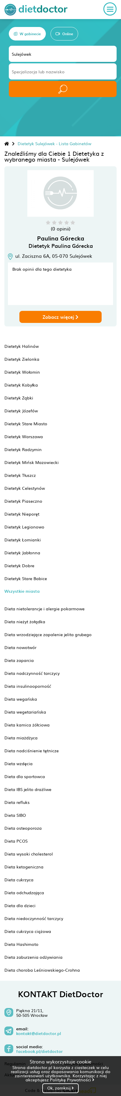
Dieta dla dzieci (20, 905)
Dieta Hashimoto (21, 944)
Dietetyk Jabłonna (22, 552)
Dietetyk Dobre (19, 565)
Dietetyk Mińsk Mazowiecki (31, 462)
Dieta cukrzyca (18, 879)
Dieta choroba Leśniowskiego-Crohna (42, 970)
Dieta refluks (17, 802)
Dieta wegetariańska (25, 712)
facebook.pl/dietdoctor (39, 1051)
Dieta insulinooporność (27, 686)
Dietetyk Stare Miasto (25, 423)
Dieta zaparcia (19, 660)
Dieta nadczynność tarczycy (32, 673)
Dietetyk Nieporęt (21, 514)
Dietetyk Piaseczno (23, 501)
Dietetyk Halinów (21, 346)
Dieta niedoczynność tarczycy (33, 918)
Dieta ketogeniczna (23, 867)
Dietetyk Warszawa (23, 436)
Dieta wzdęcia (18, 763)
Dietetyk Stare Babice (25, 578)
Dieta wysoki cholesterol (28, 854)
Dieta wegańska (20, 699)
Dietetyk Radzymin (23, 449)
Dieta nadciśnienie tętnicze (31, 750)
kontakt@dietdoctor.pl (38, 1033)
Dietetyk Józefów (21, 411)
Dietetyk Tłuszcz (20, 475)
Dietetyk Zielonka (21, 359)
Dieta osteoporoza (23, 828)
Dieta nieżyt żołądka (24, 621)
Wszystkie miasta (22, 591)
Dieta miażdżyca (21, 738)
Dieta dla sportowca (24, 776)
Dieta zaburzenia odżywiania (33, 957)
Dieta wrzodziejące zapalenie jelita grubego (48, 634)
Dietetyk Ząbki (18, 398)
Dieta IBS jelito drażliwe (27, 789)
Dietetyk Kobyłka (21, 385)
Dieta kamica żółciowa (27, 725)
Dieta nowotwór (20, 647)
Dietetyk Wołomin (22, 372)
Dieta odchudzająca (24, 892)
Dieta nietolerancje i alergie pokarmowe (44, 608)
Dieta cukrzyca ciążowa (27, 931)
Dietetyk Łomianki (22, 540)
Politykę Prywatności (71, 1080)
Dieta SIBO (15, 815)
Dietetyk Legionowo (24, 527)
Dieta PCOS (16, 841)
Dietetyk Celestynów (24, 488)
